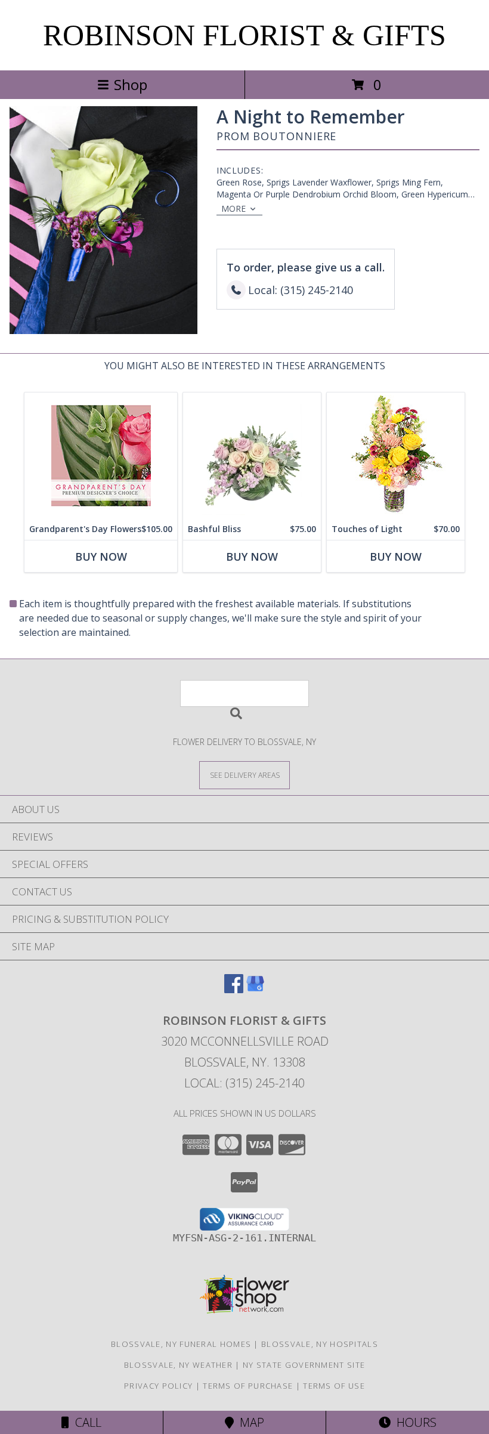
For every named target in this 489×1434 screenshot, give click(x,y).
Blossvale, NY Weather (178, 1364)
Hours (414, 1422)
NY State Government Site (304, 1364)
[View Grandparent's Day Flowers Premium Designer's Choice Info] (100, 455)
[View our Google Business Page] (255, 989)
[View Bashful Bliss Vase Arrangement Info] (252, 455)
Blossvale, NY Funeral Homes (181, 1344)
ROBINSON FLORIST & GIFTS (244, 35)
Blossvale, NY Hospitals (319, 1344)
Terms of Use (334, 1385)
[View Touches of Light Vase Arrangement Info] (396, 455)
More (233, 208)
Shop (130, 84)
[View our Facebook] (233, 989)
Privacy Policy (158, 1385)
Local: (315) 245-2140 (244, 1083)
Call (85, 1422)
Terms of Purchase (248, 1385)
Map (249, 1422)
